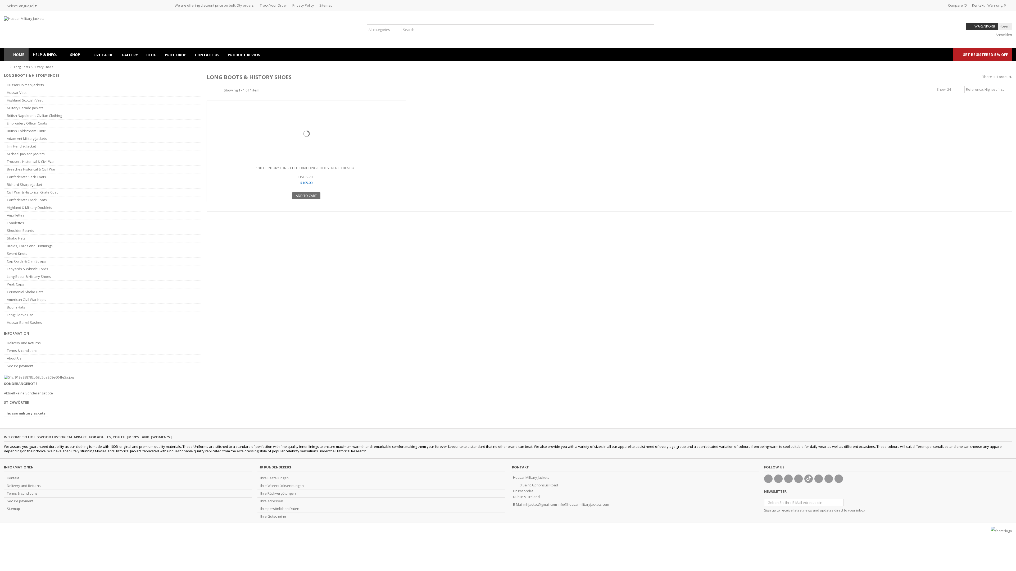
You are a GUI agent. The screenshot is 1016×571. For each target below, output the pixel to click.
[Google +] (788, 479)
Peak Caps (15, 284)
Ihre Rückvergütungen (278, 493)
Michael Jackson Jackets (26, 154)
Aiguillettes (15, 215)
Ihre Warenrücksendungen (282, 485)
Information (16, 333)
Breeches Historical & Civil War (31, 169)
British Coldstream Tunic (26, 131)
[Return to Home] (5, 67)
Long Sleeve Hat (20, 315)
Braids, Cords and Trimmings (30, 246)
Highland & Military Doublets (29, 207)
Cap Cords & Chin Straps (26, 261)
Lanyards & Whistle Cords (27, 269)
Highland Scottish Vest (25, 100)
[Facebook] (768, 479)
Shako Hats (16, 238)
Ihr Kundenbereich (275, 467)
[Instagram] (828, 479)
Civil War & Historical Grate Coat (32, 192)
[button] (77, 54)
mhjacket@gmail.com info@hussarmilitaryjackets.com (566, 504)
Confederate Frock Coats (27, 200)
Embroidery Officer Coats (27, 123)
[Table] (220, 90)
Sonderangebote (20, 383)
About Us (14, 358)
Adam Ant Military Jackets (27, 138)
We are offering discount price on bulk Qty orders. (215, 5)
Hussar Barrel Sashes (24, 322)
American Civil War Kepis (26, 299)
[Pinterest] (818, 479)
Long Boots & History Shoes (29, 276)
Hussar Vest (16, 92)
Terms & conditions (22, 350)
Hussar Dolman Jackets (25, 85)
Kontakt (978, 5)
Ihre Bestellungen (274, 478)
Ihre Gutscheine (273, 516)
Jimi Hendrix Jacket (21, 146)
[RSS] (838, 479)
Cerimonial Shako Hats (25, 292)
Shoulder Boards (20, 230)
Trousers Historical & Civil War (31, 161)
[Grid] (210, 90)
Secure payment (20, 366)
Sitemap (326, 5)
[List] (215, 90)
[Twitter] (778, 479)
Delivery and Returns (24, 343)
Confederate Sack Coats (26, 177)
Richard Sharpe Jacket (24, 184)
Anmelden (1003, 34)
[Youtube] (798, 479)
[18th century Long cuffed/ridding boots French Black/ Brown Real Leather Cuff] (306, 133)
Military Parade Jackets (25, 108)
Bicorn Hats (16, 307)
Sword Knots (17, 253)
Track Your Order (273, 5)
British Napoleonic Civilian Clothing (34, 115)
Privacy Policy (303, 5)
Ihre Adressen (271, 501)
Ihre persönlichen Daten (279, 508)
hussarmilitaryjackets (26, 413)
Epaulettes (15, 223)
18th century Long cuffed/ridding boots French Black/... (306, 167)
